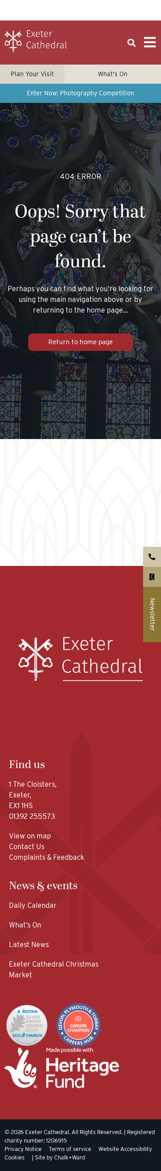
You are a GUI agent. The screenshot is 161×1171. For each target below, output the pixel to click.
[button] (131, 43)
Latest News (29, 944)
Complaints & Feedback (46, 857)
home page (105, 310)
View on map (30, 836)
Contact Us (27, 846)
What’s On (25, 925)
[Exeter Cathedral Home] (35, 41)
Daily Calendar (33, 905)
